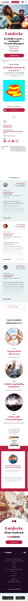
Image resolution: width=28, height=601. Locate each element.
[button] (23, 2)
